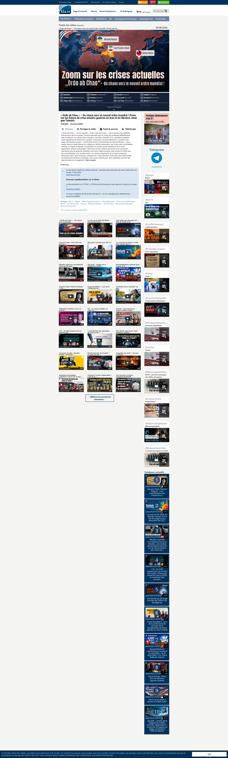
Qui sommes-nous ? (65, 2)
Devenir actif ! (95, 2)
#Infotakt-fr (101, 19)
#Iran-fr (70, 201)
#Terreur (84, 204)
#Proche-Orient (108, 204)
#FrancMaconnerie (108, 201)
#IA (110, 19)
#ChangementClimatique (126, 19)
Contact (121, 2)
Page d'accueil (80, 11)
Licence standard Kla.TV (79, 210)
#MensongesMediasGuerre (91, 201)
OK (209, 754)
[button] (143, 2)
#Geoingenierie (146, 19)
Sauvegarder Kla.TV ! (81, 2)
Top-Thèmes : (66, 18)
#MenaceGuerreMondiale (124, 204)
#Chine (63, 204)
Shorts (94, 11)
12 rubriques (126, 11)
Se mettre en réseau (109, 2)
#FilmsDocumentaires (84, 19)
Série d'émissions (107, 11)
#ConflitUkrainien (73, 204)
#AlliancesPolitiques (95, 204)
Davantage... (161, 18)
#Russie (77, 201)
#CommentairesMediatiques (125, 201)
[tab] (68, 129)
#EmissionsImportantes (68, 206)
